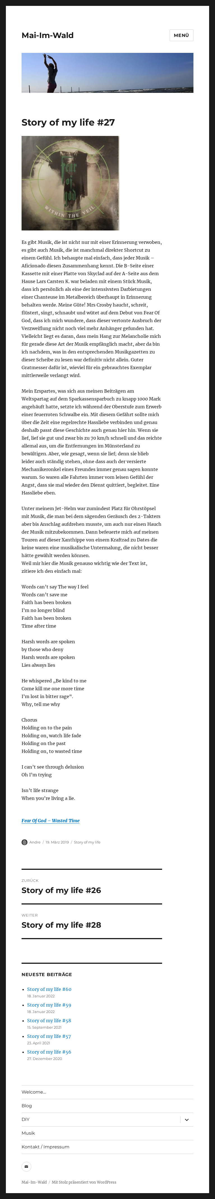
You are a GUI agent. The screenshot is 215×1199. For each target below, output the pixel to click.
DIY (25, 1119)
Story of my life (87, 842)
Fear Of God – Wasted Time (51, 820)
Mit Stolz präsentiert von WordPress (84, 1182)
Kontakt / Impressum (45, 1146)
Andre (35, 842)
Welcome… (34, 1092)
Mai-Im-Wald (48, 35)
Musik (28, 1133)
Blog (27, 1105)
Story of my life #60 (49, 989)
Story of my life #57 (49, 1036)
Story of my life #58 (49, 1020)
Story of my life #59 (49, 1005)
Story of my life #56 (49, 1052)
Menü (181, 35)
